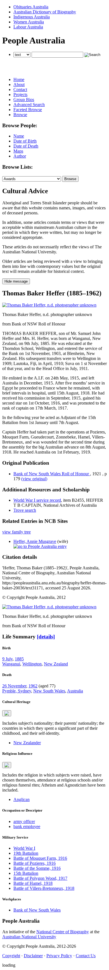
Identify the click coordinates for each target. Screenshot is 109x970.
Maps (18, 151)
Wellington (32, 664)
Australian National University (29, 936)
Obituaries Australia (30, 6)
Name (18, 136)
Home (18, 79)
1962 (33, 686)
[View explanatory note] (6, 713)
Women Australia (28, 21)
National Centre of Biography (62, 931)
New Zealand (56, 664)
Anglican (21, 799)
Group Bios (23, 99)
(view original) (34, 478)
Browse (20, 114)
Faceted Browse (27, 109)
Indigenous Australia (31, 16)
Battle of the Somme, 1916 (37, 868)
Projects (20, 94)
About (19, 84)
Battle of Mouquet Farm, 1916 (40, 858)
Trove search (24, 510)
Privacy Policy (59, 955)
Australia (75, 691)
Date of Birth (25, 141)
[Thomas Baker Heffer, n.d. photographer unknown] (49, 305)
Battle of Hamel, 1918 (33, 883)
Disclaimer (33, 955)
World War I (24, 848)
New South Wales (49, 691)
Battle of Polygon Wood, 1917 (40, 878)
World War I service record (37, 500)
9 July (7, 659)
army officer (24, 821)
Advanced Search (29, 104)
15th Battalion (25, 873)
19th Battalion (25, 853)
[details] (46, 637)
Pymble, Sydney (16, 691)
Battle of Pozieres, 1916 (34, 863)
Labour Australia (28, 27)
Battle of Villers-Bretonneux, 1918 (43, 888)
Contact (20, 89)
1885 (19, 659)
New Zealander (27, 742)
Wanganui (11, 664)
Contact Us (86, 955)
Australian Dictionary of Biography (44, 11)
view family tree (16, 532)
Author (19, 156)
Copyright (11, 955)
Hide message (16, 281)
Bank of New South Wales (37, 910)
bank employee (26, 826)
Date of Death (25, 146)
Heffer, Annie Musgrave (34, 541)
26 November (14, 686)
